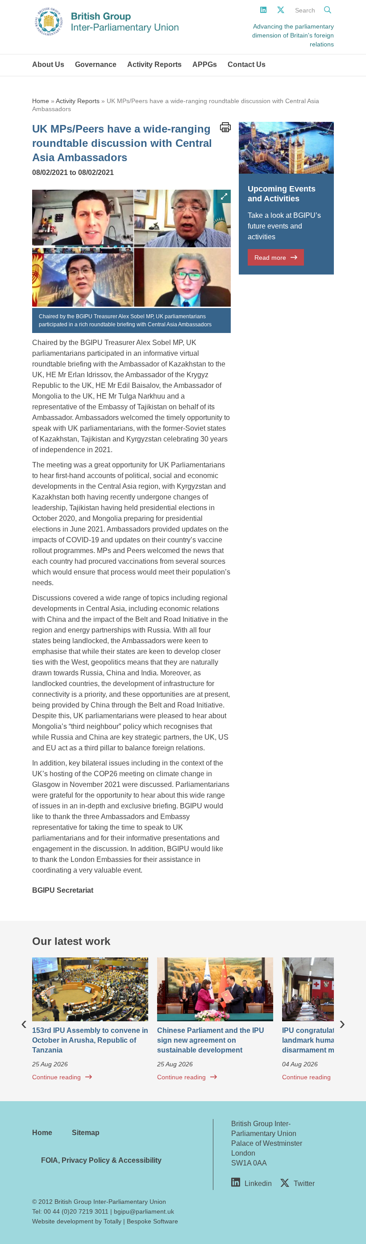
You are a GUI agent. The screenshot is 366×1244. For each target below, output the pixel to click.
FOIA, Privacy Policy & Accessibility (101, 1160)
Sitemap (86, 1132)
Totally (112, 1221)
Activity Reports (154, 64)
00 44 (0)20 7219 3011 (76, 1211)
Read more (270, 257)
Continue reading (56, 1077)
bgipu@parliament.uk (144, 1211)
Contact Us (247, 64)
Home (40, 100)
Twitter (304, 1183)
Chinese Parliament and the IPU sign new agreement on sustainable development (210, 1040)
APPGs (204, 64)
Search (305, 10)
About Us (48, 64)
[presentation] (24, 1023)
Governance (95, 64)
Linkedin (258, 1183)
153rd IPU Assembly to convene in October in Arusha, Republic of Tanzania (90, 1040)
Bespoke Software (152, 1221)
